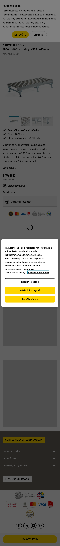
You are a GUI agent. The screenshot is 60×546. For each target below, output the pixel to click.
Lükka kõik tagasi (30, 290)
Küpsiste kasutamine (38, 272)
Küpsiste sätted (30, 281)
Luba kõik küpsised (30, 299)
